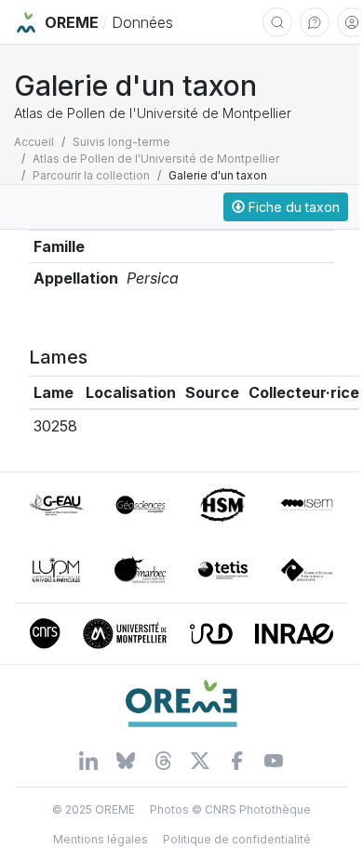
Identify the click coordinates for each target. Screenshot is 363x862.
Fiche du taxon (292, 207)
